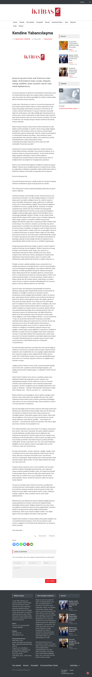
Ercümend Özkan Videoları (66, 108)
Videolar (75, 108)
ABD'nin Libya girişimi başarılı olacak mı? (73, 629)
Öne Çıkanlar (30, 22)
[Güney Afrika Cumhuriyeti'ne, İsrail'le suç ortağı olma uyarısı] (63, 45)
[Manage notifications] (87, 673)
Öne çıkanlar (16, 665)
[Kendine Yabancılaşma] (34, 57)
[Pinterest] (28, 544)
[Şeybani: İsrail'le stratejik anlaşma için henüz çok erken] (63, 58)
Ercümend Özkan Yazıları (49, 665)
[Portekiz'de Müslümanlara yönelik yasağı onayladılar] (63, 72)
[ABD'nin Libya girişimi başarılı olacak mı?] (63, 631)
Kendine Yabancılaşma (32, 33)
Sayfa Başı (73, 665)
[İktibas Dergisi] (46, 13)
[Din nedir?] (69, 96)
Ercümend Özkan (57, 22)
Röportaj (72, 22)
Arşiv (66, 22)
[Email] (31, 544)
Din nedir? (62, 106)
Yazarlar (21, 22)
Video (15, 26)
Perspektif (39, 22)
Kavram (47, 22)
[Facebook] (14, 544)
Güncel (15, 22)
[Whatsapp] (21, 544)
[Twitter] (17, 544)
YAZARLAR (27, 39)
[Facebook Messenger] (24, 544)
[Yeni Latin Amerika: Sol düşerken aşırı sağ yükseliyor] (63, 643)
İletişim (21, 26)
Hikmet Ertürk (19, 39)
